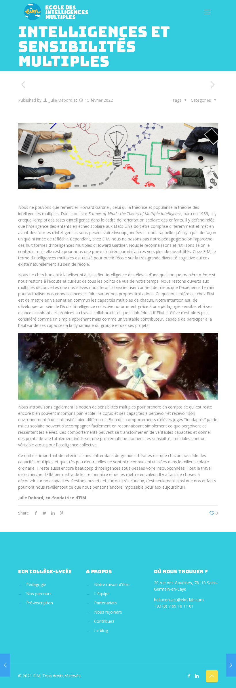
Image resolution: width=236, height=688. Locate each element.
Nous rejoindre (108, 612)
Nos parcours (39, 593)
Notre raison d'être (112, 584)
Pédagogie (36, 584)
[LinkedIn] (197, 676)
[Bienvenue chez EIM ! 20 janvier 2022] (5, 665)
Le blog (101, 630)
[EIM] (57, 11)
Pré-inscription (39, 603)
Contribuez (104, 621)
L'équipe (102, 593)
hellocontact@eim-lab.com (179, 599)
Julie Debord (61, 100)
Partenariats (105, 603)
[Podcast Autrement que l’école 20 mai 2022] (231, 665)
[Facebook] (189, 676)
